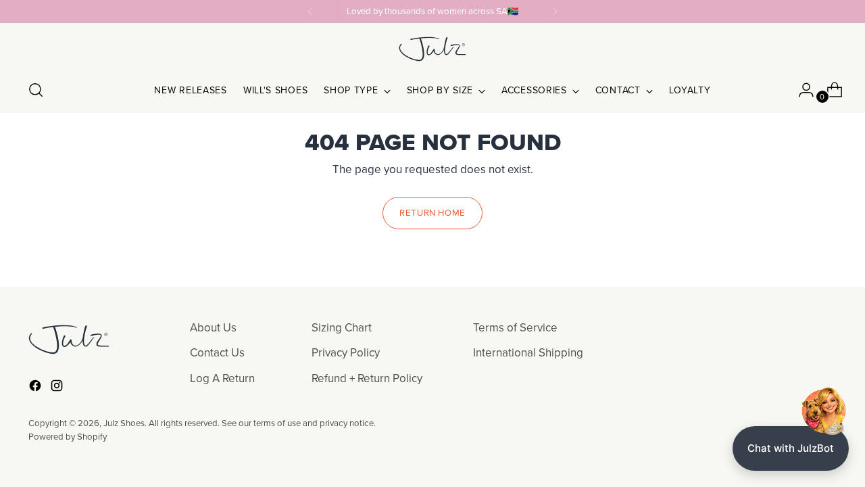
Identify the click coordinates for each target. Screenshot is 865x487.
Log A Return (222, 378)
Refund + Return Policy (367, 378)
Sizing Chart (342, 327)
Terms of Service (515, 327)
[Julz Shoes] (432, 49)
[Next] (555, 11)
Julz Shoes (124, 423)
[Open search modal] (35, 89)
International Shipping (528, 352)
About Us (213, 327)
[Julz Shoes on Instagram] (58, 388)
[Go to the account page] (800, 89)
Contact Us (217, 352)
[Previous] (310, 11)
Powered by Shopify (67, 436)
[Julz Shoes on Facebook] (36, 388)
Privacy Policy (346, 352)
